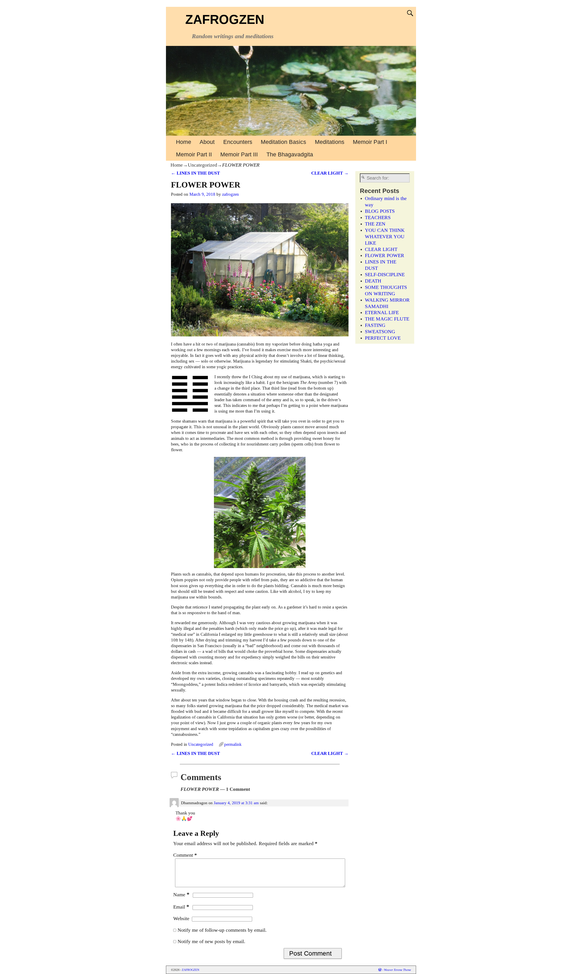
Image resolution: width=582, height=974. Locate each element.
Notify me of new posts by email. (211, 941)
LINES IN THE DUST (195, 172)
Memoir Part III (239, 154)
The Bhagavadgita (289, 154)
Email (181, 907)
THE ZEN (375, 224)
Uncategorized (202, 165)
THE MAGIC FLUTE (387, 319)
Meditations (329, 142)
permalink (233, 744)
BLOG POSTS (380, 211)
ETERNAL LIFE (382, 312)
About (207, 142)
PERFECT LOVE (383, 338)
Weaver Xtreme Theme (397, 969)
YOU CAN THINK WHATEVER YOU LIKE (385, 237)
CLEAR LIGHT (330, 172)
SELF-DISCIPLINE (385, 274)
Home (183, 142)
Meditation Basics (283, 142)
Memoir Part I (370, 142)
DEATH (373, 281)
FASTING (375, 325)
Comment (185, 855)
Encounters (237, 142)
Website (181, 918)
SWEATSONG (380, 331)
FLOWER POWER (384, 255)
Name (181, 894)
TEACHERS (378, 217)
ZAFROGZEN (224, 19)
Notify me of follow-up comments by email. (222, 930)
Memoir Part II (194, 154)
